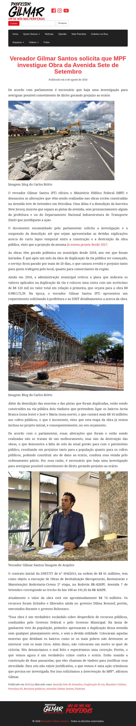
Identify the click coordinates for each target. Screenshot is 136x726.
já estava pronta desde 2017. (87, 244)
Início (15, 34)
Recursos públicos (34, 688)
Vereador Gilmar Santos (54, 721)
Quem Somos (30, 34)
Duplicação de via (94, 684)
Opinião (62, 34)
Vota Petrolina (78, 34)
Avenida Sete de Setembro (68, 684)
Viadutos (80, 688)
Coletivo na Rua (99, 34)
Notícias (49, 34)
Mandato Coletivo (116, 684)
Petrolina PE (15, 688)
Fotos (47, 42)
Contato (14, 23)
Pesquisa (62, 23)
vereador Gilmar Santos (60, 688)
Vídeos (33, 42)
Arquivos (17, 42)
